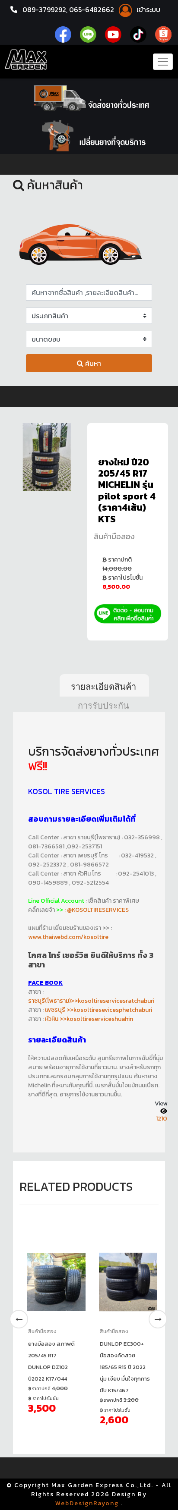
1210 (161, 1118)
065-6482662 (92, 9)
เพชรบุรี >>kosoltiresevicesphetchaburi (98, 1009)
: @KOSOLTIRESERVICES (96, 909)
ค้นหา (92, 363)
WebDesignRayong (87, 1503)
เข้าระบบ (147, 9)
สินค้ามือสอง (114, 536)
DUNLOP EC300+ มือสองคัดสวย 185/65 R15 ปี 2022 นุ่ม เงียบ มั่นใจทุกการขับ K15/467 (125, 1367)
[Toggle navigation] (163, 61)
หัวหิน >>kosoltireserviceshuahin (89, 1018)
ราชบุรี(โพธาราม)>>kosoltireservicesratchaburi (91, 1000)
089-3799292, (44, 9)
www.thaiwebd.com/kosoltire (68, 937)
